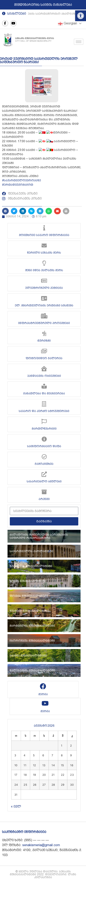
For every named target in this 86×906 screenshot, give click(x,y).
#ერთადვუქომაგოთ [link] (17, 184)
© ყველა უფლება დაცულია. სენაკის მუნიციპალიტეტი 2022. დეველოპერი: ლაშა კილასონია (43, 874)
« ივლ (16, 806)
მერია (43, 694)
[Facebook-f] (5, 23)
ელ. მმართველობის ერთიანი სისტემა (44, 305)
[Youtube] (13, 23)
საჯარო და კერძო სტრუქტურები (44, 411)
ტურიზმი (44, 340)
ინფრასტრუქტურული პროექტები (44, 323)
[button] (80, 15)
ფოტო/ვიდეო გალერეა (44, 358)
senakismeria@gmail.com (41, 845)
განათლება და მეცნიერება (44, 393)
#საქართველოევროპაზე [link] (21, 180)
